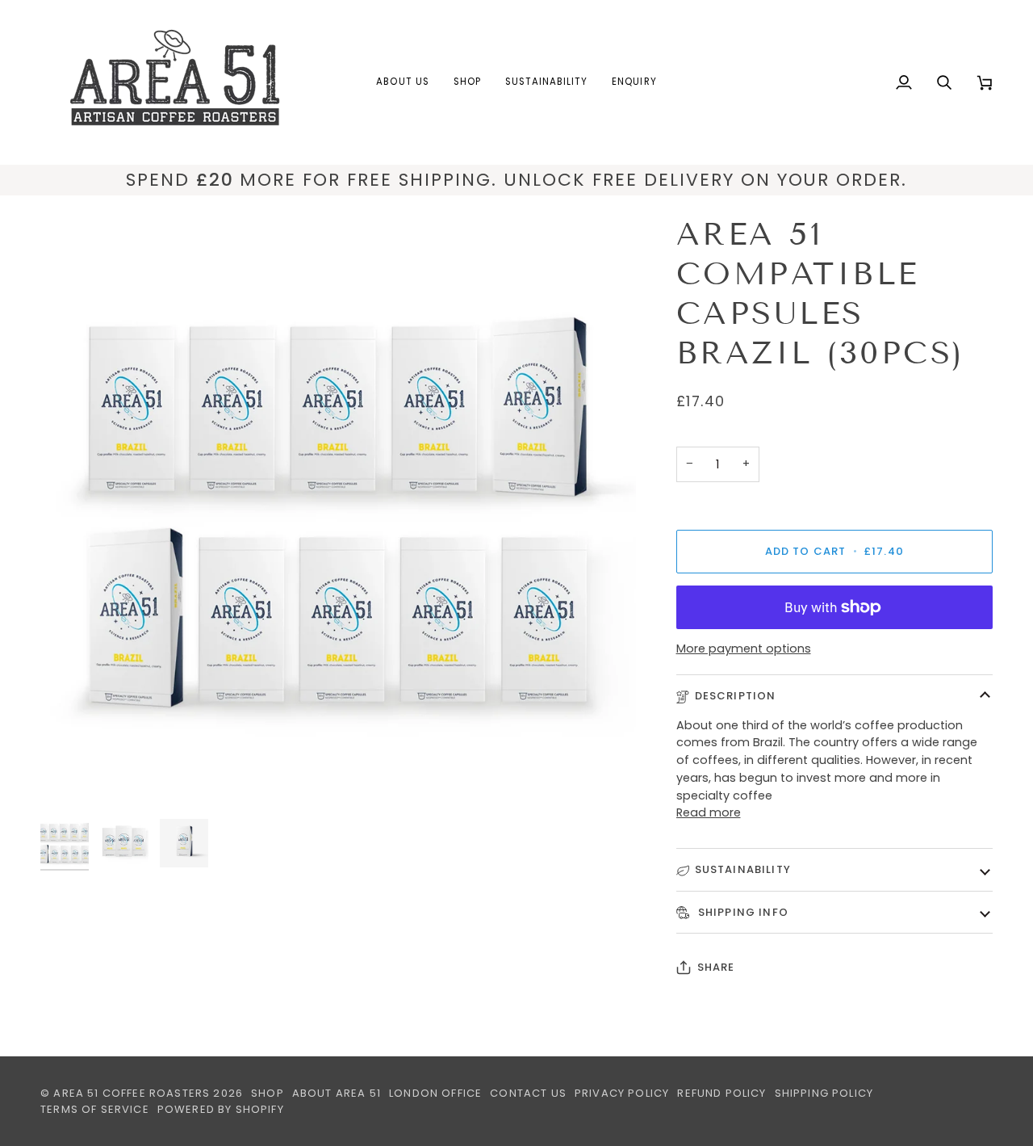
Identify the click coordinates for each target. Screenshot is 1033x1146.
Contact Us (528, 1093)
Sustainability (743, 869)
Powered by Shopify (220, 1109)
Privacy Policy (622, 1093)
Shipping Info (741, 912)
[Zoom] (338, 513)
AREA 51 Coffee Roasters (131, 1093)
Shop (267, 1093)
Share (716, 967)
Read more (708, 812)
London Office (435, 1093)
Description (735, 695)
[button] (402, 82)
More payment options (743, 648)
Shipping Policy (824, 1093)
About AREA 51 (336, 1093)
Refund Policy (721, 1093)
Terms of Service (94, 1109)
